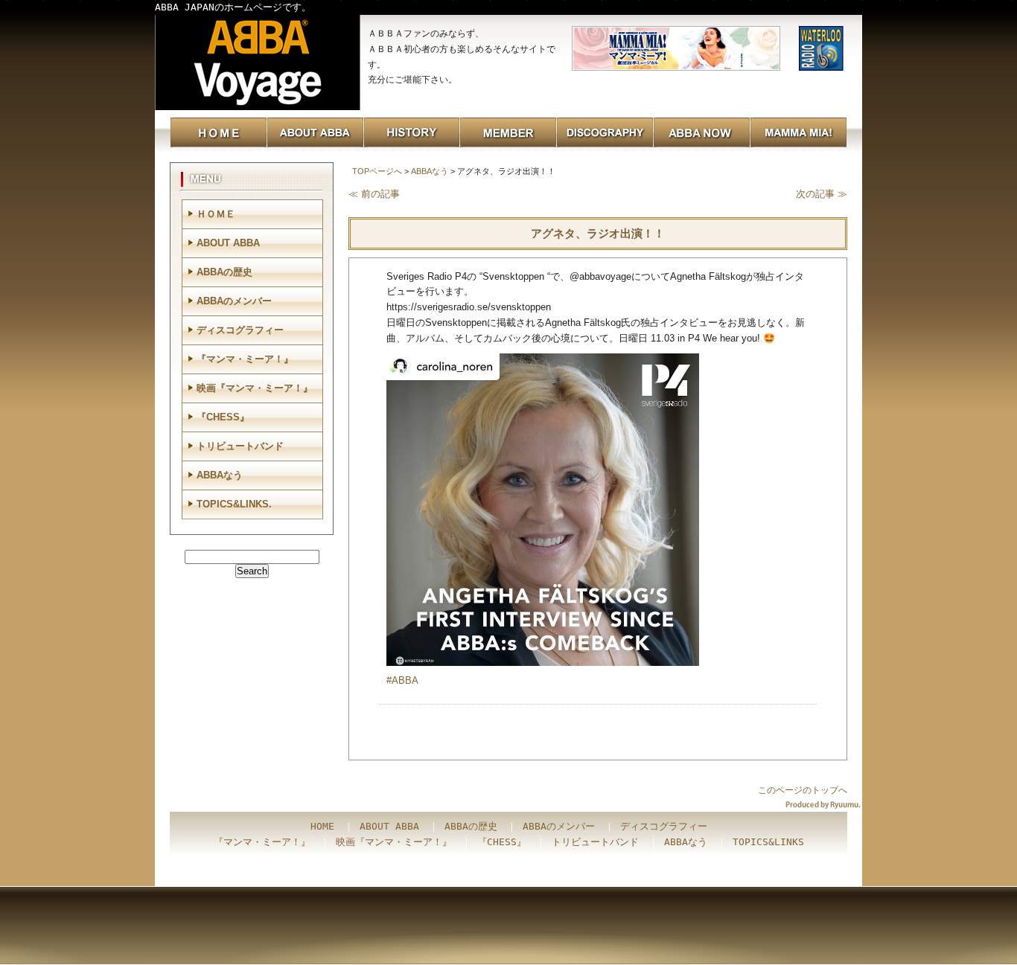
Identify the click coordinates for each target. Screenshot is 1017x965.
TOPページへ (377, 171)
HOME (322, 826)
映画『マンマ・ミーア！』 (255, 388)
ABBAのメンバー (234, 301)
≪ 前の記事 (374, 193)
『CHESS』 (223, 417)
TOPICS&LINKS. (234, 504)
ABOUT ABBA (228, 243)
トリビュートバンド (240, 446)
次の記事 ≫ (821, 193)
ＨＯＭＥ (216, 213)
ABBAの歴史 (224, 272)
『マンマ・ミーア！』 (245, 359)
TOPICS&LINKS (768, 841)
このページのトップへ (802, 790)
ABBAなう (429, 171)
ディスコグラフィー (240, 330)
